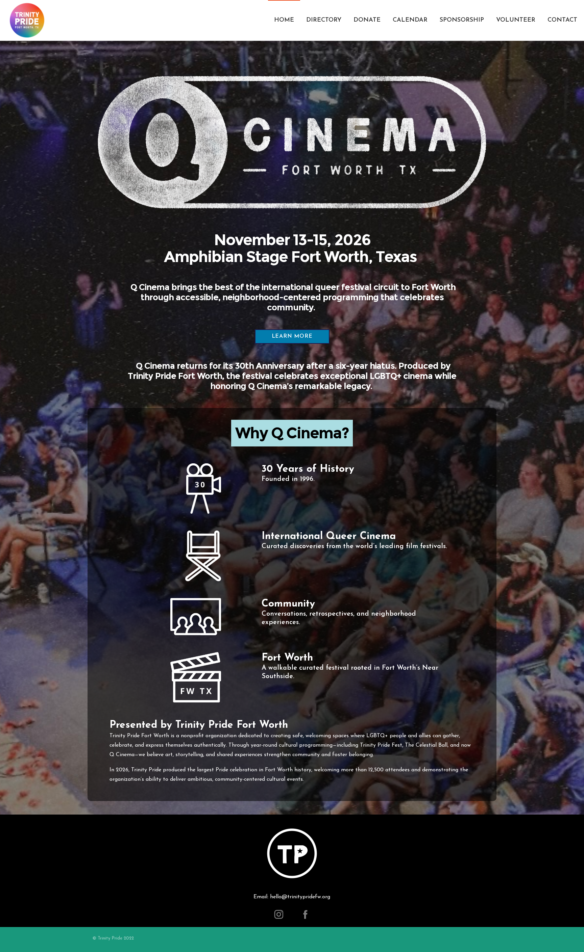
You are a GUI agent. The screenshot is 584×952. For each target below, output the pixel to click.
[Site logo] (27, 20)
